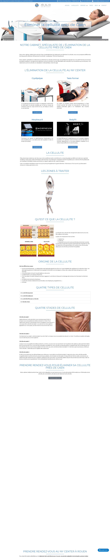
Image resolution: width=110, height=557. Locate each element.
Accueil (67, 5)
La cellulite (75, 5)
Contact (104, 5)
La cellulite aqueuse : (27, 293)
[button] (55, 292)
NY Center (105, 550)
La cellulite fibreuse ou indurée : (30, 298)
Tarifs (91, 5)
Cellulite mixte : (26, 301)
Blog (96, 5)
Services (83, 5)
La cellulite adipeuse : (27, 295)
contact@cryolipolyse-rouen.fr (101, 1)
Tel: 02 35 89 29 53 (86, 1)
